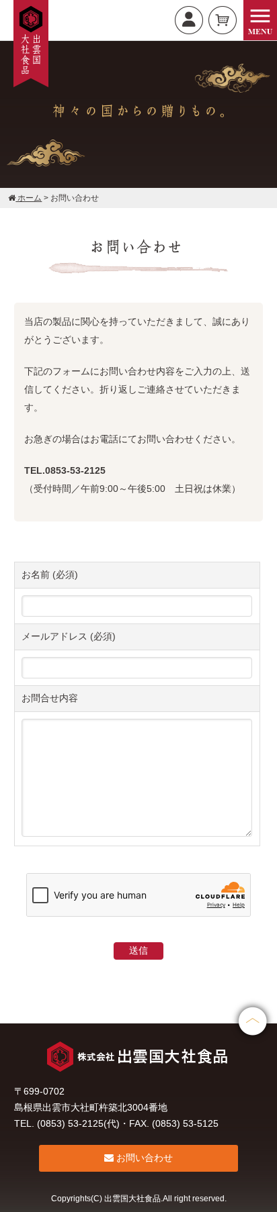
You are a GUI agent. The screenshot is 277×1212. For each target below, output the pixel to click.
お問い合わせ (143, 1157)
